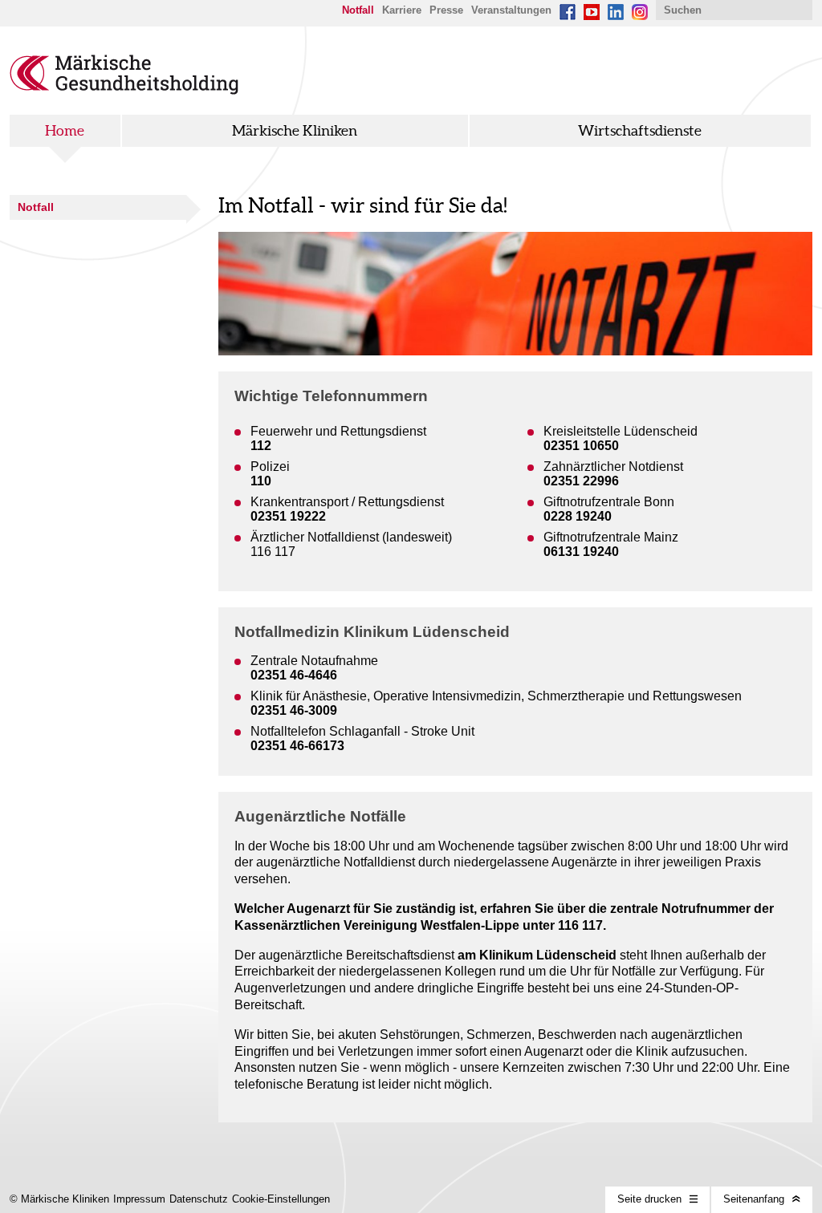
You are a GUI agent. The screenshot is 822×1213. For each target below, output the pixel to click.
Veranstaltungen (511, 10)
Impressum (139, 1199)
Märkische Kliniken (294, 131)
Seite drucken (649, 1199)
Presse (446, 10)
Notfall (36, 207)
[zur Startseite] (124, 90)
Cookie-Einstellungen (281, 1199)
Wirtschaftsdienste (640, 131)
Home (64, 131)
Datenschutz (198, 1199)
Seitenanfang (753, 1199)
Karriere (401, 10)
